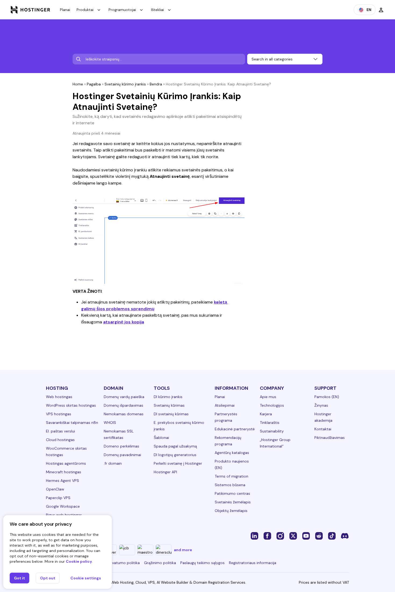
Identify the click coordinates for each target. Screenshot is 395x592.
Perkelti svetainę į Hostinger (178, 463)
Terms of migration (231, 476)
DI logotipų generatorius (175, 454)
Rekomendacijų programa (228, 440)
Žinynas (321, 405)
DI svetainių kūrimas (171, 413)
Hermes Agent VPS (62, 480)
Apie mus (268, 396)
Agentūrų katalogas (232, 452)
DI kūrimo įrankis (168, 396)
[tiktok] (332, 535)
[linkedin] (254, 535)
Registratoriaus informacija (252, 562)
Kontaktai (322, 429)
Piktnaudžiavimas (329, 437)
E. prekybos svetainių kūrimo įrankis (179, 425)
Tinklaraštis (269, 422)
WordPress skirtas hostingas (71, 405)
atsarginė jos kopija (123, 322)
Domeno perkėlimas (121, 446)
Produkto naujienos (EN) (232, 464)
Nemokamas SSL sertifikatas (119, 434)
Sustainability (272, 431)
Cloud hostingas (60, 439)
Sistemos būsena (230, 484)
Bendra (156, 84)
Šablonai (161, 437)
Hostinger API (165, 472)
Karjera (266, 413)
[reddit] (319, 535)
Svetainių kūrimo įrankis (125, 84)
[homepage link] (30, 10)
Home (78, 84)
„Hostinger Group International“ (275, 443)
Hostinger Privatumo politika (115, 562)
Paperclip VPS (58, 497)
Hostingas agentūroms (66, 463)
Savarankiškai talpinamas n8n (72, 422)
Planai (65, 9)
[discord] (344, 535)
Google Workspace (63, 506)
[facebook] (267, 535)
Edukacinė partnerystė (235, 429)
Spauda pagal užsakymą (175, 446)
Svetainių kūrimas (169, 405)
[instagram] (280, 535)
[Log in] (381, 9)
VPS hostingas (58, 413)
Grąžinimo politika (160, 562)
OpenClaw (55, 489)
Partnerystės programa (226, 417)
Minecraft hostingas (63, 472)
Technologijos (272, 405)
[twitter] (293, 535)
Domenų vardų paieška (124, 396)
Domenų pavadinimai (122, 454)
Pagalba (94, 84)
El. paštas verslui (60, 431)
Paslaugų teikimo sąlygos (202, 562)
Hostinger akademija (323, 417)
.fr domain (113, 463)
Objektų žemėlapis (231, 510)
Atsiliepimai (225, 405)
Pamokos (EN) (326, 396)
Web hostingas (59, 396)
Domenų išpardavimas (123, 405)
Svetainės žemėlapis (233, 502)
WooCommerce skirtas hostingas (66, 451)
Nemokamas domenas (123, 413)
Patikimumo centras (232, 493)
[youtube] (306, 535)
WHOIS (110, 422)
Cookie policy (79, 561)
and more (183, 549)
